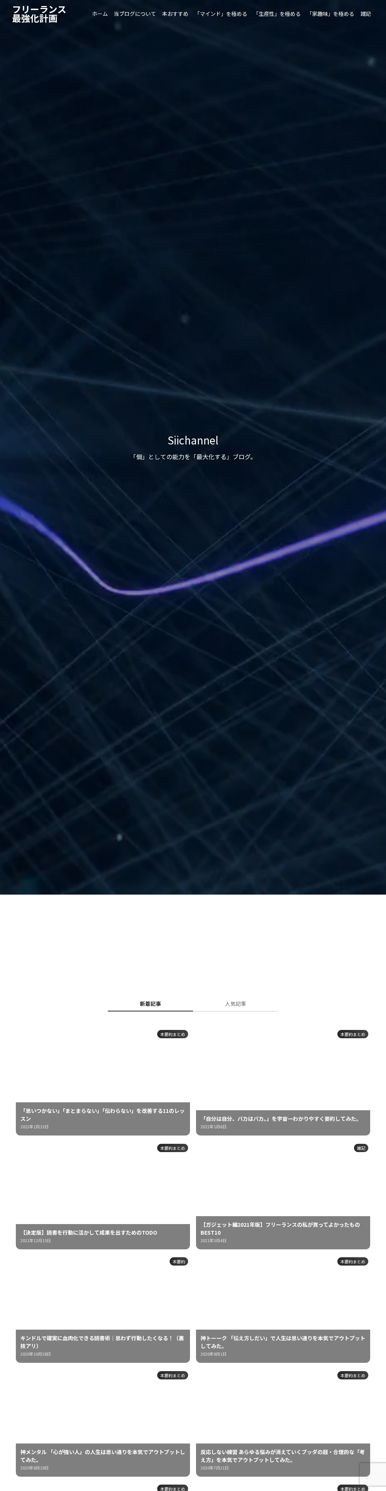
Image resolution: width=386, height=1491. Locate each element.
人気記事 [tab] (235, 1003)
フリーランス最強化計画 (39, 14)
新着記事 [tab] (150, 1003)
